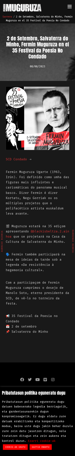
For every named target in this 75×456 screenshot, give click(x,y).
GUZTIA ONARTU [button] (40, 447)
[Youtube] (37, 380)
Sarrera (7, 16)
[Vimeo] (45, 380)
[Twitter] (30, 380)
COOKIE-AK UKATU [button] (15, 447)
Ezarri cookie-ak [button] (42, 441)
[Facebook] (22, 380)
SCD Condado (16, 159)
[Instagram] (53, 380)
